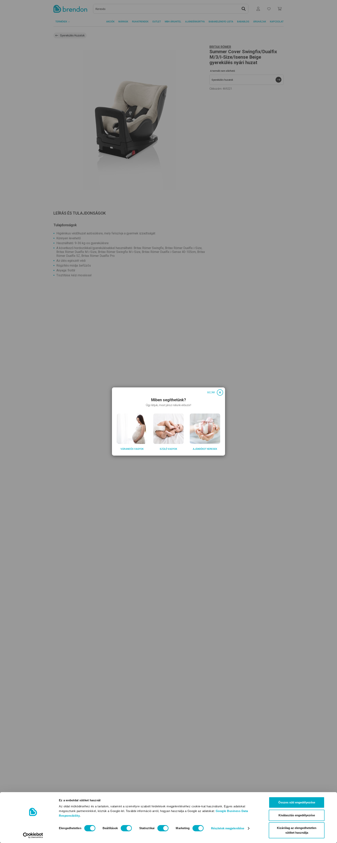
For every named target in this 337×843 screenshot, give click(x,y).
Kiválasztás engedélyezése (296, 815)
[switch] (126, 828)
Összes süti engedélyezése (296, 802)
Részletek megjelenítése (227, 828)
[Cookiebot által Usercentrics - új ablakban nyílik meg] (33, 835)
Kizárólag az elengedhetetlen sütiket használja (296, 830)
